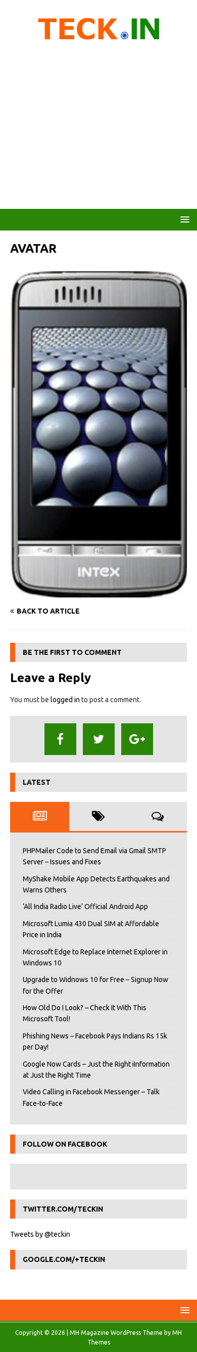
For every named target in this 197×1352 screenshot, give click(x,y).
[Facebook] (60, 739)
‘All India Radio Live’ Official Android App (85, 907)
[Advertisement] (98, 128)
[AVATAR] (98, 592)
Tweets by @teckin (40, 1234)
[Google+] (137, 739)
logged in (65, 700)
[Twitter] (99, 739)
